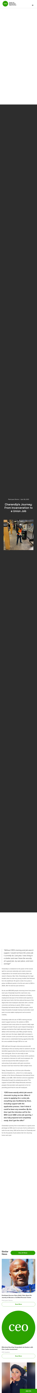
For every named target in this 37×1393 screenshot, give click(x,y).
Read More (18, 1304)
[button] (32, 5)
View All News (22, 1253)
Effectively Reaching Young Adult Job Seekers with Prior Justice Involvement (17, 1348)
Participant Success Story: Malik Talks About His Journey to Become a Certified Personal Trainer (17, 1296)
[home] (9, 4)
